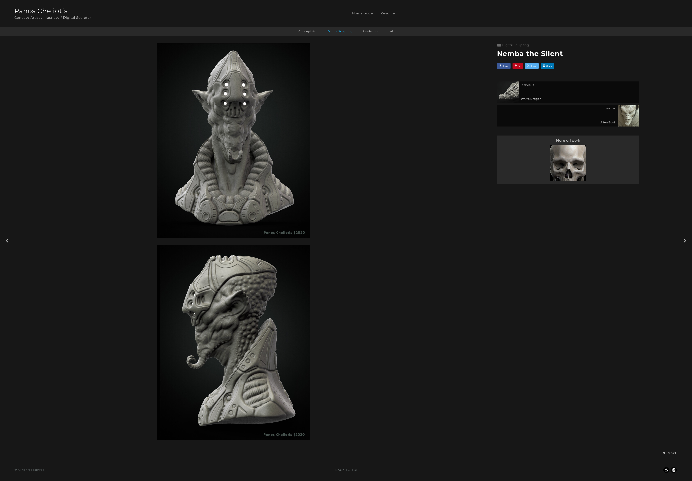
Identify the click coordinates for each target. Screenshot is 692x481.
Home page (362, 13)
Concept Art (307, 31)
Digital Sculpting (340, 31)
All (392, 31)
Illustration (371, 31)
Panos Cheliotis (41, 11)
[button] (669, 453)
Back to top (347, 470)
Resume (387, 13)
